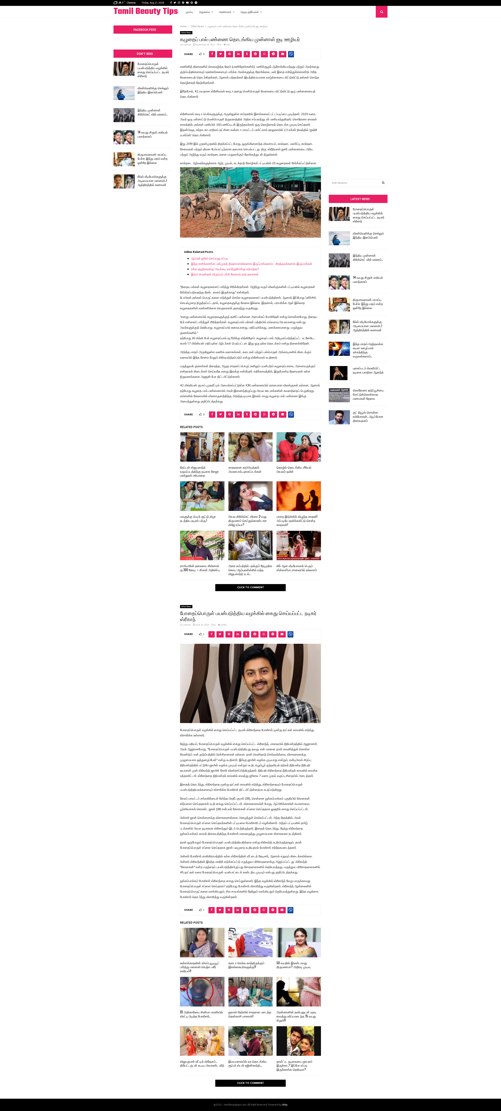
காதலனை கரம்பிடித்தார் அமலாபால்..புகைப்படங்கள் (244, 469)
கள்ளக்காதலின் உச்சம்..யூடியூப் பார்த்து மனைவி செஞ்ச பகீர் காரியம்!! (199, 966)
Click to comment (250, 587)
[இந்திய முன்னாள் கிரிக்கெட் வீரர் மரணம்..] (124, 115)
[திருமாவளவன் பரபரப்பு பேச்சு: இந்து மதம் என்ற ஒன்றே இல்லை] (124, 159)
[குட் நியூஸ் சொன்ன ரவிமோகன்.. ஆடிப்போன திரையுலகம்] (339, 417)
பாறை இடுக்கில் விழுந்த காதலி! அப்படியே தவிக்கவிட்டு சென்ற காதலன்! (297, 520)
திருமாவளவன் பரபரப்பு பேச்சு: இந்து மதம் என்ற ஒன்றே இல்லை (153, 158)
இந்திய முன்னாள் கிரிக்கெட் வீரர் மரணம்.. (153, 112)
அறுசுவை (204, 12)
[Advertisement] (358, 92)
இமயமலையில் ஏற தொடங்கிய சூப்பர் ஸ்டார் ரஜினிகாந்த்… (247, 1063)
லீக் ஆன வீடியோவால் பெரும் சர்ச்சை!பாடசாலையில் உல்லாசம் (297, 567)
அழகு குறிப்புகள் (249, 12)
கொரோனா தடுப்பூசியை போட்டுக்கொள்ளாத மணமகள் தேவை (368, 394)
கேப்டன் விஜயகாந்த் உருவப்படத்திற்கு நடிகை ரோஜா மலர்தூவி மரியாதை (199, 471)
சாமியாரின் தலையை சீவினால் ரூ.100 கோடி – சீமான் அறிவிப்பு (200, 567)
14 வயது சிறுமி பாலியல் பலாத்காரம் (153, 134)
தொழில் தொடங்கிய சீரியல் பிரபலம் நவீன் (294, 469)
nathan (187, 45)
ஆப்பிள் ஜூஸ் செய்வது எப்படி (209, 258)
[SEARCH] (383, 183)
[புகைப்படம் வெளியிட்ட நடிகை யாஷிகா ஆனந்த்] (339, 373)
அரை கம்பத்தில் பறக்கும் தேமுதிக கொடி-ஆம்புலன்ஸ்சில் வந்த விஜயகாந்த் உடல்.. (250, 569)
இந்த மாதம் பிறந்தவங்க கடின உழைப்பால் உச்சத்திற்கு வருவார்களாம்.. (368, 349)
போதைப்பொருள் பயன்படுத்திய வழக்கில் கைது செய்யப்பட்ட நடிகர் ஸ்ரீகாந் (153, 69)
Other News (186, 32)
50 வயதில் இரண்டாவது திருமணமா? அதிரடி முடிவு (293, 964)
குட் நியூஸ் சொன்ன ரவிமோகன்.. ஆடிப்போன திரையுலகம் (368, 416)
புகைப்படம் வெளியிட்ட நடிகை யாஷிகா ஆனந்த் (368, 370)
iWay (284, 1105)
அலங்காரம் (225, 12)
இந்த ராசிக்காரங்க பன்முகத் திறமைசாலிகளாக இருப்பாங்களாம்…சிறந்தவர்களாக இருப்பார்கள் (251, 264)
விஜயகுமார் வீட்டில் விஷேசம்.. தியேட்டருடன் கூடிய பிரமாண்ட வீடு (202, 1063)
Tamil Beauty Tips (146, 12)
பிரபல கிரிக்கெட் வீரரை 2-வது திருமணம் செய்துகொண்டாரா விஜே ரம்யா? (247, 520)
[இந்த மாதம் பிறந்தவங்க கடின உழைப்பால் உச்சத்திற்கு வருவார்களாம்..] (339, 349)
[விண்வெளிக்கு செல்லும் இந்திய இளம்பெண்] (124, 93)
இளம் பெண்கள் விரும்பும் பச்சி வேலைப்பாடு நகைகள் (225, 274)
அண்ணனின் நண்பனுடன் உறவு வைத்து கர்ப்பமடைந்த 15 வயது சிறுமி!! (296, 1016)
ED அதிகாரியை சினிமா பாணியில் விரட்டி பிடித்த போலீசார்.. (201, 1014)
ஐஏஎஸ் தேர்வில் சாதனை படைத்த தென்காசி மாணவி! (249, 1014)
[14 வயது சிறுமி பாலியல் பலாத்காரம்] (124, 137)
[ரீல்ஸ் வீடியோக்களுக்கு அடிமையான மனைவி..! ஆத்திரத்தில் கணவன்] (124, 181)
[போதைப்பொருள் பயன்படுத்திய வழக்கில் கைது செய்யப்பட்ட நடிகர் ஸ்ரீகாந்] (124, 69)
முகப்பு (189, 12)
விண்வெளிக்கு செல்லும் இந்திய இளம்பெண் (153, 90)
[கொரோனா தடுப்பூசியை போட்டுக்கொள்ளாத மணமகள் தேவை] (339, 395)
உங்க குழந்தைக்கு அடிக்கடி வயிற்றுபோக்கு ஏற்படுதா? (225, 269)
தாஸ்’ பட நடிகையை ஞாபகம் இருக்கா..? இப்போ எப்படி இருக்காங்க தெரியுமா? (294, 1065)
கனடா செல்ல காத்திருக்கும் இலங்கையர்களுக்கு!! (246, 964)
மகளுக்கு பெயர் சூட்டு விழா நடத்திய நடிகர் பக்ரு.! (198, 518)
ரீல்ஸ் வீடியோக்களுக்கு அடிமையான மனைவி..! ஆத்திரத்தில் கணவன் (152, 180)
